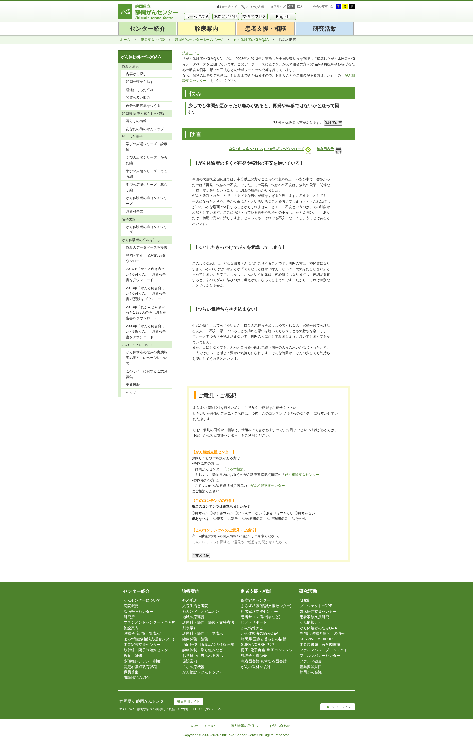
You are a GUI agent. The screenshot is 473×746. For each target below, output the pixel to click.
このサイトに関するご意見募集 (146, 374)
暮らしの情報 (136, 121)
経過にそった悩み (139, 90)
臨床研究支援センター (318, 611)
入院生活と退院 (195, 606)
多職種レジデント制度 (142, 661)
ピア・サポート (254, 622)
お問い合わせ (280, 726)
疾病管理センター (138, 611)
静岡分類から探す (139, 82)
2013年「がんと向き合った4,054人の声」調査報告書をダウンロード (146, 274)
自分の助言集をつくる (246, 149)
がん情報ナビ (252, 628)
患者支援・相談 (153, 40)
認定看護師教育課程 (140, 667)
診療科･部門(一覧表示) (142, 633)
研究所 (129, 617)
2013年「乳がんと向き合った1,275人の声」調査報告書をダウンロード (146, 312)
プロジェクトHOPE (316, 606)
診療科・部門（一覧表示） (204, 633)
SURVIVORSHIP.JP (257, 644)
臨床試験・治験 (195, 639)
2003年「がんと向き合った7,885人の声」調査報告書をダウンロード (146, 331)
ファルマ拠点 (311, 661)
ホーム (125, 40)
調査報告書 (134, 211)
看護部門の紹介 (137, 677)
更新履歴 (133, 385)
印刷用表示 (325, 149)
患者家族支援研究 (314, 617)
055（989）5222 (209, 709)
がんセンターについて (142, 600)
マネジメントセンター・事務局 (149, 622)
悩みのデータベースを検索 (146, 247)
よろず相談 (234, 469)
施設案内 (131, 628)
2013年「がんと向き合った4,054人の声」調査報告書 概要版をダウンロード (146, 293)
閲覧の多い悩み (138, 98)
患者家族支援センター (142, 644)
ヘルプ (131, 393)
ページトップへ (340, 706)
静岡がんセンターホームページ (199, 40)
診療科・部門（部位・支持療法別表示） (208, 625)
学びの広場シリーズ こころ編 (146, 173)
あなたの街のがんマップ (145, 129)
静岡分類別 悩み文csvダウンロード (146, 258)
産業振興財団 (311, 667)
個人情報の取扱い (244, 726)
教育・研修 (133, 655)
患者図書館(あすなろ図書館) (264, 661)
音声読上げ (229, 7)
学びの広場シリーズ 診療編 (146, 146)
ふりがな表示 (255, 7)
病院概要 (131, 606)
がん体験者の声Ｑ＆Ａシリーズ (146, 200)
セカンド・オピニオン (200, 611)
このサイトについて (203, 726)
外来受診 (189, 600)
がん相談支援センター (302, 475)
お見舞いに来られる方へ (202, 655)
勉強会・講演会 (254, 655)
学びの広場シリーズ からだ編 (146, 160)
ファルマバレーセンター (320, 655)
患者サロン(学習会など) (260, 617)
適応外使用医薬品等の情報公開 (208, 644)
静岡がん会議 (311, 672)
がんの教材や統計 (255, 667)
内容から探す (136, 74)
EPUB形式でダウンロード (284, 149)
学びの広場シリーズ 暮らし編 (146, 187)
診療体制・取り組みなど (202, 650)
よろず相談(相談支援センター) (149, 639)
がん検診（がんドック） (202, 672)
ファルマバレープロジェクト (324, 650)
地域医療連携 (193, 617)
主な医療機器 (193, 667)
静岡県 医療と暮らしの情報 (263, 639)
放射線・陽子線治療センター (148, 650)
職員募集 (131, 672)
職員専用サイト (188, 701)
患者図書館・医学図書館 (320, 644)
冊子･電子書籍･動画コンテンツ (267, 650)
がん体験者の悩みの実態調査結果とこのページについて (146, 357)
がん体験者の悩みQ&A (251, 40)
